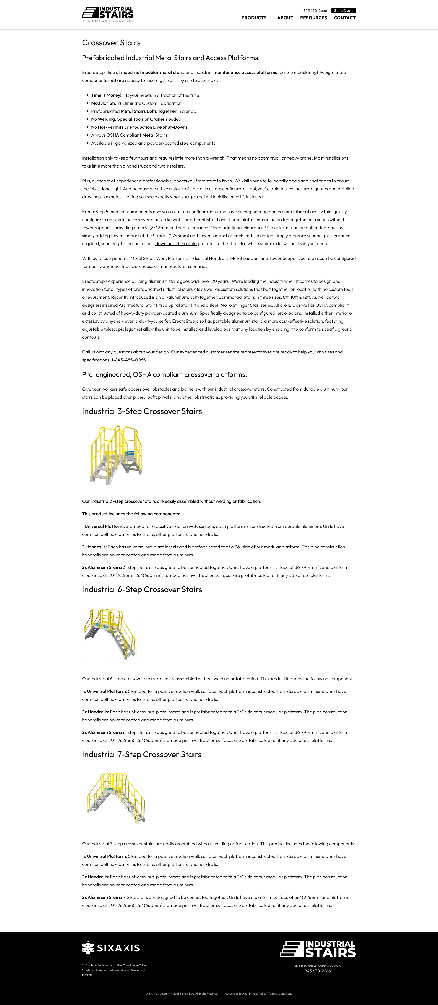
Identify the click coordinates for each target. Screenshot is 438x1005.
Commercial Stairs (236, 297)
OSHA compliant (158, 374)
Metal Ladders (244, 258)
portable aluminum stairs (237, 321)
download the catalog (177, 243)
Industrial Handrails (209, 258)
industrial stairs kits (181, 289)
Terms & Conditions (280, 993)
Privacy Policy (257, 993)
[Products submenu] (269, 17)
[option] (219, 456)
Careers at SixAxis (236, 993)
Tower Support (284, 258)
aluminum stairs (163, 281)
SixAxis (153, 993)
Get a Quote (344, 10)
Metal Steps (142, 258)
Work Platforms (172, 258)
